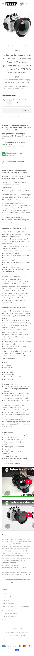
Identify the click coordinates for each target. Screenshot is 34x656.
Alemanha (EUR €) (16, 628)
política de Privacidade (10, 597)
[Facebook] (3, 582)
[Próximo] (25, 45)
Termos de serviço (8, 603)
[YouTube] (12, 582)
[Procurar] (26, 4)
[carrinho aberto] (30, 4)
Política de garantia (9, 617)
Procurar (5, 594)
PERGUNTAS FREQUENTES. (10, 613)
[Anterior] (8, 45)
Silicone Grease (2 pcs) (21, 100)
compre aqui (13, 237)
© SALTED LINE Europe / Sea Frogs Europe (17, 633)
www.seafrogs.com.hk (14, 147)
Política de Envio (7, 600)
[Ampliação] (30, 12)
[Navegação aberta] (3, 4)
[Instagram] (7, 582)
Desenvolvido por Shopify (17, 635)
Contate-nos (7, 620)
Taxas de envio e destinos (15, 162)
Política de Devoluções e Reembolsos (15, 607)
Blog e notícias (7, 610)
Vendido (16, 117)
